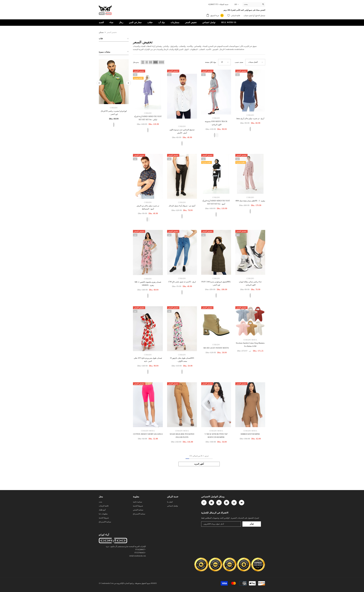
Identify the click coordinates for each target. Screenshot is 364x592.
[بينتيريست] (219, 502)
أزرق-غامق (113, 125)
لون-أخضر (216, 295)
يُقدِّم (252, 524)
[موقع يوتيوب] (241, 502)
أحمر (147, 372)
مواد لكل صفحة (210, 62)
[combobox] (251, 4)
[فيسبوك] (204, 502)
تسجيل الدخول (259, 16)
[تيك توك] (226, 502)
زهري (250, 211)
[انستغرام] (211, 502)
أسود (216, 135)
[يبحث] (253, 4)
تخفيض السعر (112, 32)
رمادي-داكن (217, 135)
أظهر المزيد (199, 464)
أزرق (250, 129)
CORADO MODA (250, 340)
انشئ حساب (248, 16)
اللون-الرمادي (214, 135)
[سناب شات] (234, 502)
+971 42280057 (213, 4)
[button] (143, 62)
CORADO (113, 108)
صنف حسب (239, 62)
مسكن (101, 32)
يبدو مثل (136, 62)
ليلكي (147, 130)
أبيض (148, 219)
